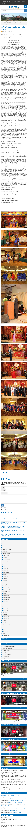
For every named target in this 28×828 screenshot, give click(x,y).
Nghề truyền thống (6, 624)
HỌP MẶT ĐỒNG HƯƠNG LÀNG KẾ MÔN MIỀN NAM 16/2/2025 (13, 781)
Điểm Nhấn (5, 551)
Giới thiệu (14, 1)
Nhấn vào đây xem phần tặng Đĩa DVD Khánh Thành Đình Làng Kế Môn (14, 721)
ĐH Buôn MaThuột (6, 559)
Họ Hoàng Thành (6, 589)
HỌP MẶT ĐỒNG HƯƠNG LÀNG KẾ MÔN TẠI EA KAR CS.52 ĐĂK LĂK (13, 785)
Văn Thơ (4, 542)
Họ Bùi (4, 582)
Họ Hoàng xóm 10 (6, 591)
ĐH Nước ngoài (6, 572)
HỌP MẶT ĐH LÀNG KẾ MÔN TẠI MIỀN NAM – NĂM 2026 (12, 770)
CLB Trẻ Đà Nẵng (6, 555)
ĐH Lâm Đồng (6, 568)
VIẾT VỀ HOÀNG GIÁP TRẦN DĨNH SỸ (15, 800)
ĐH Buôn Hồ (5, 557)
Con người (5, 614)
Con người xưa (6, 618)
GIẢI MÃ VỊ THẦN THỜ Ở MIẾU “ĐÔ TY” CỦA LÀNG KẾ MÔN (12, 782)
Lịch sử (4, 545)
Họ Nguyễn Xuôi (6, 597)
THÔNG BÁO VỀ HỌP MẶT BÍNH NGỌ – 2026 (9, 772)
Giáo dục (4, 547)
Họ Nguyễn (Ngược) (7, 595)
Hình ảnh (19, 1)
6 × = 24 (4, 509)
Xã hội (4, 633)
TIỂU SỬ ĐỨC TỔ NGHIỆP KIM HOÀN (15, 802)
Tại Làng (5, 578)
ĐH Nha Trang (6, 570)
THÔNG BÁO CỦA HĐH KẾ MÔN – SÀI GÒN (9, 774)
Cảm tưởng (5, 612)
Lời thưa (8, 1)
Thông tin (4, 626)
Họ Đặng (5, 584)
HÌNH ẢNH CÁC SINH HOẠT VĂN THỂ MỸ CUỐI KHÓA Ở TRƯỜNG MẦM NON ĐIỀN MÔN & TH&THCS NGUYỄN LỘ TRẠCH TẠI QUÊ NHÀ (13, 776)
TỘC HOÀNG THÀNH (14, 795)
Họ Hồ (4, 585)
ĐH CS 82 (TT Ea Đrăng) (7, 563)
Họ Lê (4, 593)
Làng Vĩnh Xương (6, 658)
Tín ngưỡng (5, 543)
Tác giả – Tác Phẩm (7, 631)
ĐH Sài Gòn (5, 576)
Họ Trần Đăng (6, 606)
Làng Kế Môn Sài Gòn (7, 654)
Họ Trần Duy (5, 605)
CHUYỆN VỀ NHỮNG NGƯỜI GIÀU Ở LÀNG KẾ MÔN (16, 798)
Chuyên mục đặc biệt (7, 549)
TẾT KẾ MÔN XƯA (4, 787)
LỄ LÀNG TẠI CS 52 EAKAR (12, 807)
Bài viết (4, 629)
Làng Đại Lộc (5, 652)
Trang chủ (4, 1)
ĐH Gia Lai (5, 564)
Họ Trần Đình (5, 608)
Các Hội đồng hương (6, 553)
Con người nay (6, 616)
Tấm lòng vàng (6, 635)
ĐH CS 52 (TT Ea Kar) (7, 561)
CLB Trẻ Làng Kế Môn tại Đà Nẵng (9, 646)
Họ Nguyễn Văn (6, 599)
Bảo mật (3, 507)
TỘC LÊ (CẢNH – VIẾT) (13, 810)
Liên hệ (3, 3)
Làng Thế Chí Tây (6, 656)
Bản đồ (23, 1)
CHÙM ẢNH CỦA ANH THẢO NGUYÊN (18, 808)
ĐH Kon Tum (5, 566)
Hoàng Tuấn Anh (4, 795)
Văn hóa (4, 627)
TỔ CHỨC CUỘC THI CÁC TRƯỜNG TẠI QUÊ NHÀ (10, 779)
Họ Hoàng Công (6, 587)
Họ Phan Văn (5, 603)
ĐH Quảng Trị (6, 574)
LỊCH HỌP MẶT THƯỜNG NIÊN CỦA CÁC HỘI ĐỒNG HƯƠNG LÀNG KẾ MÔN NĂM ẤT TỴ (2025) (13, 789)
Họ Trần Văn (5, 610)
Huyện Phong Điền (6, 650)
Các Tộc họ (5, 580)
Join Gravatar (7, 483)
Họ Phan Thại (5, 601)
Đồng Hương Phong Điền (7, 648)
